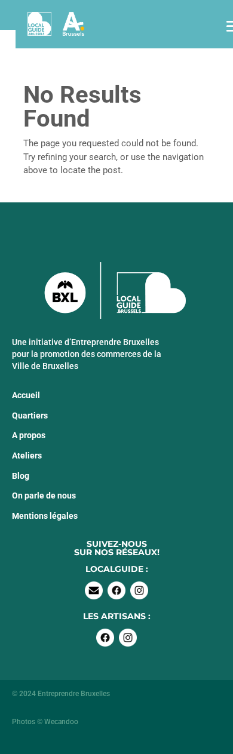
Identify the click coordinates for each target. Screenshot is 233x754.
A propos (28, 435)
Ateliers (27, 455)
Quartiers (30, 415)
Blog (20, 476)
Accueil (26, 395)
